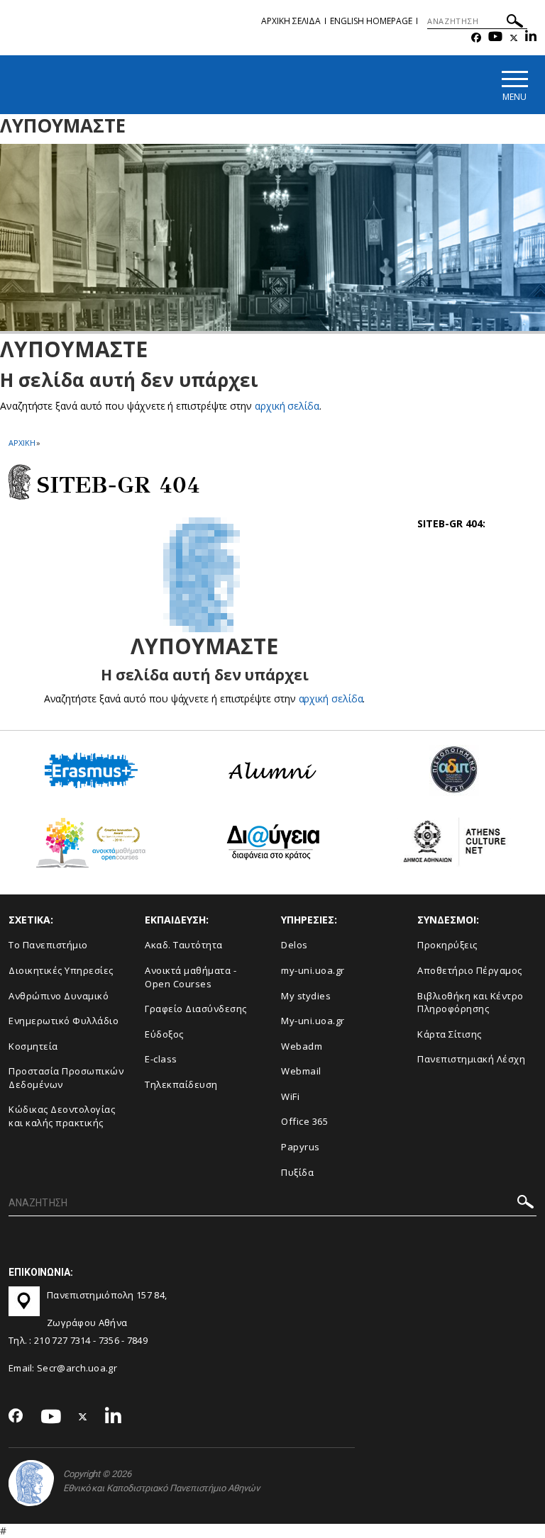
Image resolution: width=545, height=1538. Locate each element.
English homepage (371, 21)
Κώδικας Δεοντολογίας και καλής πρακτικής (62, 1116)
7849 (137, 1340)
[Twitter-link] (514, 38)
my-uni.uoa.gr (313, 970)
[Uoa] (31, 1483)
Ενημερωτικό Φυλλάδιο (64, 1020)
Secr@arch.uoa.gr (77, 1368)
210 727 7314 (62, 1340)
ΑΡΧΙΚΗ (22, 442)
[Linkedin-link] (530, 38)
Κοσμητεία (33, 1046)
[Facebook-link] (476, 38)
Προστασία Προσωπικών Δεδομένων (66, 1078)
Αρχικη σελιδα (291, 21)
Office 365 (304, 1121)
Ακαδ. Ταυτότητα (184, 944)
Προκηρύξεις (447, 944)
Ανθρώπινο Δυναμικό (59, 995)
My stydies (306, 995)
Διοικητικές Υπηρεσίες (61, 970)
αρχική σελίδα (287, 405)
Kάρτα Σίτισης (449, 1034)
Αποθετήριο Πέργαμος (469, 970)
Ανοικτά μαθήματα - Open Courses (190, 977)
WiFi (290, 1096)
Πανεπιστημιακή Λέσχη (471, 1059)
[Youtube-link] (495, 38)
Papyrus (300, 1146)
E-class (161, 1059)
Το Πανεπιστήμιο (48, 944)
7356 (109, 1340)
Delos (294, 944)
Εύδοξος (164, 1034)
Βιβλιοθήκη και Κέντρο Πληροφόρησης (470, 1002)
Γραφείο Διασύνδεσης (196, 1008)
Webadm (301, 1046)
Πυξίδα (297, 1172)
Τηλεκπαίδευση (181, 1084)
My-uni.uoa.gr (313, 1020)
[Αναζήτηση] (514, 23)
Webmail (301, 1071)
